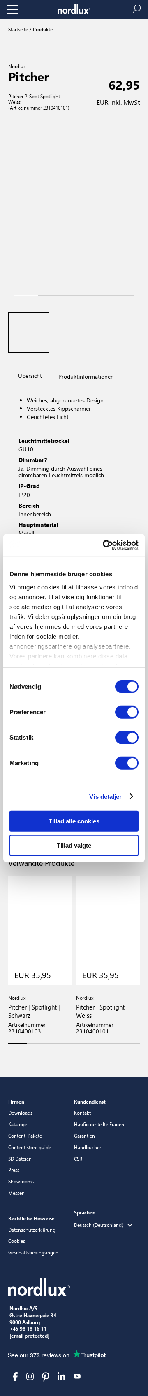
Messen (16, 1192)
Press (13, 1169)
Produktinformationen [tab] (86, 376)
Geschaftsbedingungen (33, 1252)
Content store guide (29, 1147)
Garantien (84, 1135)
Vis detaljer (105, 796)
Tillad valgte (74, 845)
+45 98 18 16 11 (27, 1329)
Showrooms (21, 1181)
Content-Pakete (25, 1135)
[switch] (127, 712)
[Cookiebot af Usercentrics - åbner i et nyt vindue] (104, 545)
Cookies (16, 1240)
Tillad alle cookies (74, 821)
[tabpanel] (74, 468)
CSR (78, 1158)
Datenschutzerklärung (32, 1229)
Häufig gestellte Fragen (99, 1124)
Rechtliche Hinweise (31, 1218)
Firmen (16, 1101)
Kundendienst (90, 1101)
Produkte (42, 29)
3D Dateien (20, 1158)
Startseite (18, 29)
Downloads (20, 1112)
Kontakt (82, 1112)
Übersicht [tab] (30, 375)
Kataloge (17, 1124)
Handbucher (87, 1147)
